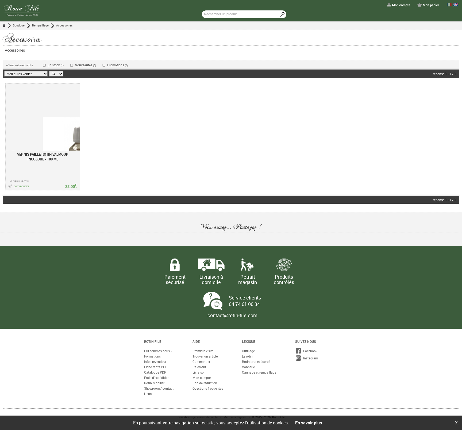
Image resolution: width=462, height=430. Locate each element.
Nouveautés (85, 65)
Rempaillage (40, 25)
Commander (201, 352)
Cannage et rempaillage (259, 363)
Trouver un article (205, 347)
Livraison (199, 363)
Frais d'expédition (157, 368)
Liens (148, 384)
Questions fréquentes (207, 379)
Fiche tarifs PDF (155, 358)
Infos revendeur (155, 352)
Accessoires (64, 25)
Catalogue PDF (155, 363)
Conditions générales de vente (198, 408)
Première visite (202, 342)
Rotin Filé (152, 332)
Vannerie (248, 358)
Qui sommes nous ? (158, 342)
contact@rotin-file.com (232, 306)
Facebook (309, 342)
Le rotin (247, 347)
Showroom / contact (159, 379)
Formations (152, 347)
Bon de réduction (204, 374)
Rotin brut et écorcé (256, 352)
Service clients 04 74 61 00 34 (245, 291)
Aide (196, 332)
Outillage (248, 342)
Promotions (117, 65)
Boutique (19, 25)
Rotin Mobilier (154, 374)
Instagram (310, 349)
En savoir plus (308, 423)
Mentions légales (235, 408)
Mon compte (201, 368)
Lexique (248, 332)
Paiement (199, 358)
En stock (56, 65)
